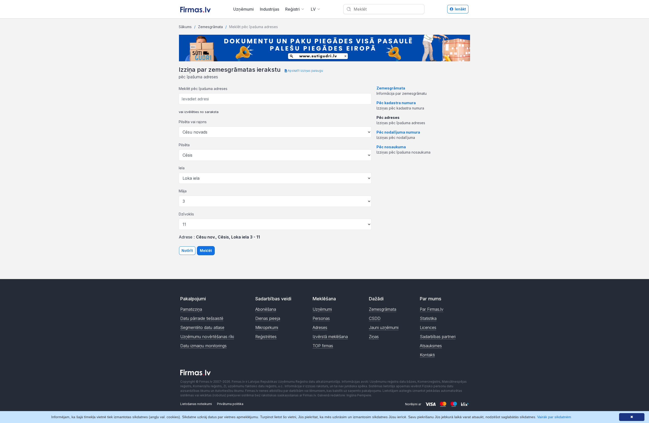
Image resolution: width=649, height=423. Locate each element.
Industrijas (269, 9)
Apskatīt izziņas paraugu (305, 70)
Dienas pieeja (267, 318)
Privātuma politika (230, 404)
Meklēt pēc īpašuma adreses (203, 88)
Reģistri (292, 9)
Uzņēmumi (243, 9)
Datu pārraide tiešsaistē (201, 318)
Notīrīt (187, 250)
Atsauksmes (431, 345)
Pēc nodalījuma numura (398, 132)
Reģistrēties (266, 336)
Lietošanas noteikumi (196, 404)
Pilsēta (184, 145)
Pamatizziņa (191, 309)
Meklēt (206, 250)
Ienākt (460, 9)
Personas (321, 318)
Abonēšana (265, 309)
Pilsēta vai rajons (193, 122)
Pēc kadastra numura (396, 103)
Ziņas (374, 336)
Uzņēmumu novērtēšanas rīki (207, 336)
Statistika (428, 318)
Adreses (320, 327)
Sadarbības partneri (438, 336)
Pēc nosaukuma (391, 147)
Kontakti (427, 354)
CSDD (375, 318)
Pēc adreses (388, 117)
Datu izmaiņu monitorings (203, 345)
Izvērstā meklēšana (330, 336)
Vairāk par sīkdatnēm (554, 417)
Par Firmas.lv (431, 309)
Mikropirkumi (266, 327)
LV (313, 9)
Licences (428, 327)
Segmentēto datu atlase (202, 327)
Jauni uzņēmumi (384, 327)
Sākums (185, 27)
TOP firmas (323, 345)
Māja (183, 191)
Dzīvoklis (186, 214)
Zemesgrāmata (210, 27)
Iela (182, 168)
